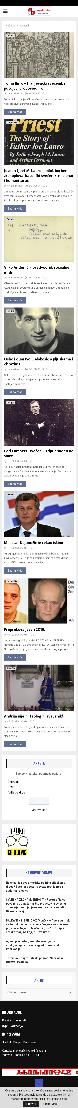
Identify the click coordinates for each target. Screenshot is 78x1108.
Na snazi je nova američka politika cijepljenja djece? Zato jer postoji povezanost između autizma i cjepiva (35, 886)
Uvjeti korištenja (12, 1026)
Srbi (13, 787)
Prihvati (31, 1103)
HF (8, 461)
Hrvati (15, 781)
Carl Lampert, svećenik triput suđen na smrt (38, 453)
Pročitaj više (49, 1103)
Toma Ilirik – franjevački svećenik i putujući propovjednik (34, 86)
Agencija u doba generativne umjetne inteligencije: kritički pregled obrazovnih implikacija (33, 945)
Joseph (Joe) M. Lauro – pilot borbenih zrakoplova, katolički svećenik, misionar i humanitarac (39, 175)
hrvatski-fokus (15, 93)
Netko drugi (18, 792)
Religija (10, 35)
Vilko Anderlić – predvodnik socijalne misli (36, 270)
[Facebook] (39, 1083)
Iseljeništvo (12, 122)
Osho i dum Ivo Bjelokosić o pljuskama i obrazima (38, 362)
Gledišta (11, 668)
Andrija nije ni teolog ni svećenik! (33, 716)
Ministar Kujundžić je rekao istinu (33, 542)
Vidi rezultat (39, 810)
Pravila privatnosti (14, 1020)
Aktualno (11, 494)
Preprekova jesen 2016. (24, 629)
